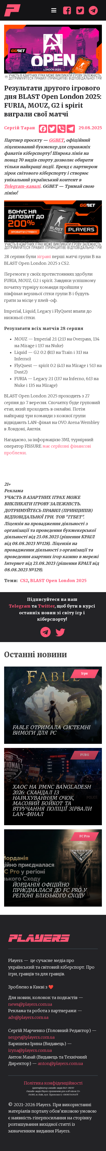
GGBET (56, 140)
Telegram (20, 606)
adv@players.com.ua (28, 1017)
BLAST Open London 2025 (58, 580)
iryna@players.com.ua (30, 1050)
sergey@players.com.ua (31, 1037)
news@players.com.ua (30, 1004)
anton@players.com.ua (60, 1063)
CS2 (24, 580)
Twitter (46, 606)
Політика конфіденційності (53, 1083)
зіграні (44, 256)
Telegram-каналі (22, 186)
